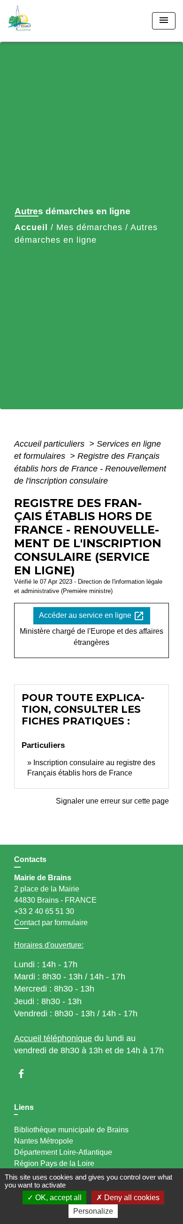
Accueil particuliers (50, 444)
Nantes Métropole (43, 1141)
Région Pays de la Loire (54, 1163)
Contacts (30, 859)
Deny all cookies (131, 1198)
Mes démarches (89, 227)
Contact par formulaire (51, 923)
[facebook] (25, 1073)
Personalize (93, 1211)
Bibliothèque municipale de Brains (71, 1130)
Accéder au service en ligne (92, 616)
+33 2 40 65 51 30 (44, 911)
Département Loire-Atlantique (63, 1152)
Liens (24, 1107)
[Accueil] (43, 20)
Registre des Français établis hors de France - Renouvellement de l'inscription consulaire (90, 468)
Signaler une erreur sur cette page (112, 801)
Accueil (31, 227)
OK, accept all (57, 1198)
